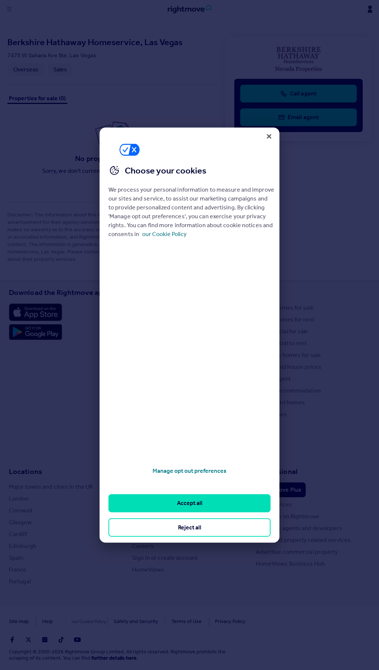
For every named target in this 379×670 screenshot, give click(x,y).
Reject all (189, 527)
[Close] (269, 136)
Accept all (189, 502)
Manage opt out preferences (189, 470)
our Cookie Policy (164, 234)
